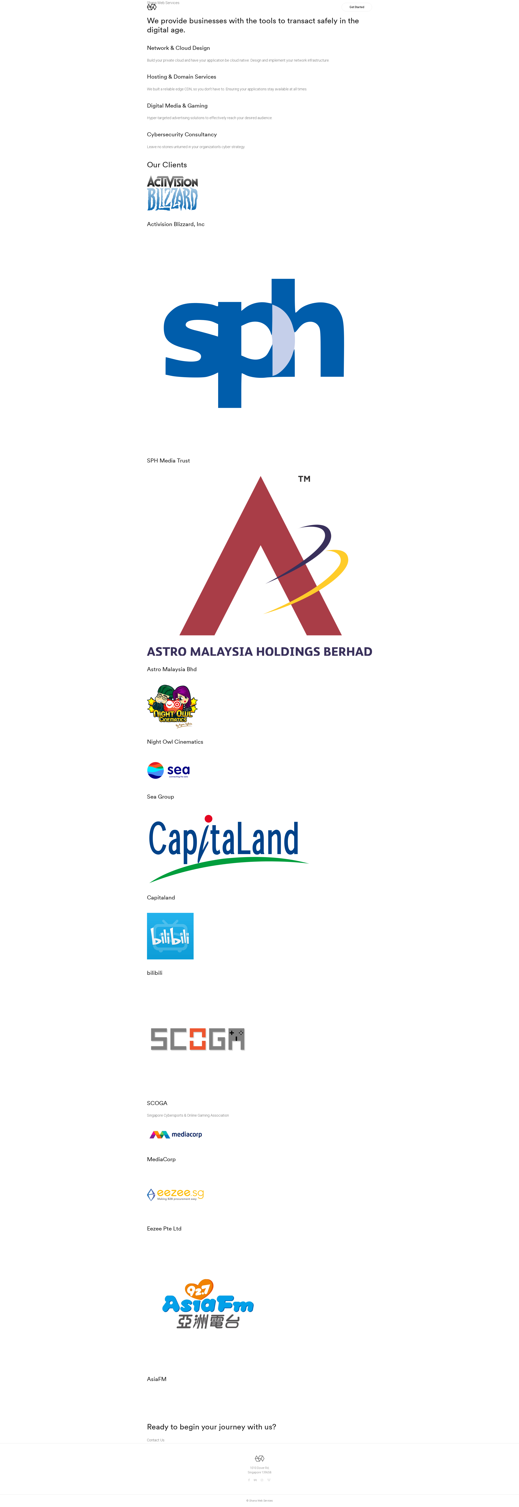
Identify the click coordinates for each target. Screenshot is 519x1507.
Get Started (357, 7)
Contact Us (155, 1440)
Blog (313, 7)
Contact (328, 7)
